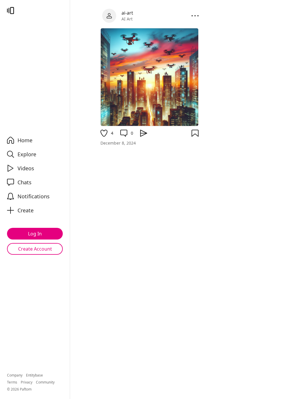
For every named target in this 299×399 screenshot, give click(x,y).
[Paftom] (10, 10)
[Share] (143, 133)
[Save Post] (195, 133)
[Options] (195, 15)
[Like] (103, 133)
